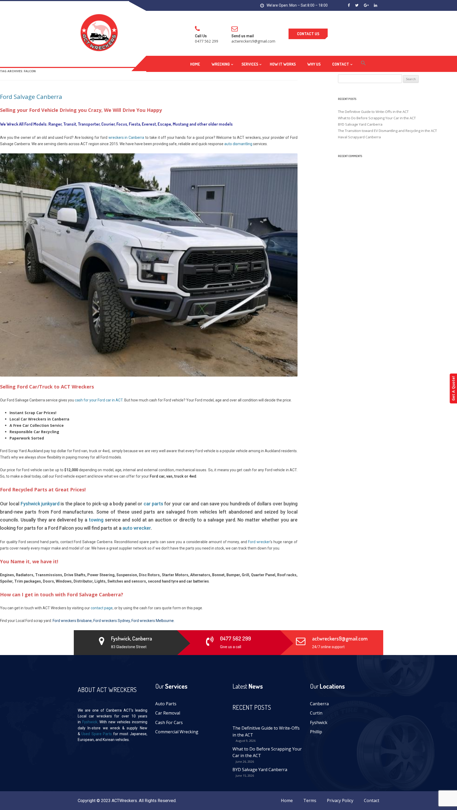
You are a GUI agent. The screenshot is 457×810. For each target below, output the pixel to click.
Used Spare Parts (96, 734)
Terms (309, 800)
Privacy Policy (340, 800)
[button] (363, 64)
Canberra (319, 704)
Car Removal (167, 713)
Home (195, 64)
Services (249, 64)
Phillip (316, 732)
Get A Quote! (453, 388)
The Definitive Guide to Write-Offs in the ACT (266, 731)
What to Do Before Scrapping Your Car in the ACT (267, 752)
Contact (340, 64)
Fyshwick (89, 722)
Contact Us (308, 33)
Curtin (316, 713)
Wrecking (221, 64)
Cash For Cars (169, 722)
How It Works (283, 64)
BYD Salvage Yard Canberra (259, 769)
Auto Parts (165, 704)
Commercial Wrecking (176, 732)
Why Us (314, 64)
